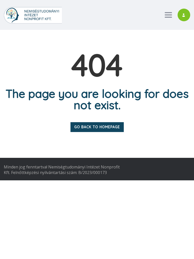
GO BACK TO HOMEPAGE (97, 127)
